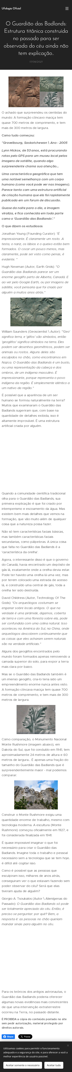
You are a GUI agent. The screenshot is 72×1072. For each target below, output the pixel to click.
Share (10, 1036)
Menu (67, 8)
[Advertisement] (36, 459)
